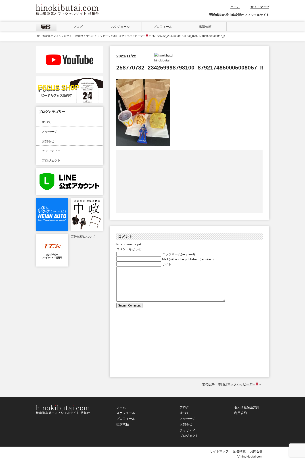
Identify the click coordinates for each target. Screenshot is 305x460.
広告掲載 (239, 451)
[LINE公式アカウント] (69, 170)
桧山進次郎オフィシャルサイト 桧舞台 (60, 36)
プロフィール (162, 26)
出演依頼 (205, 26)
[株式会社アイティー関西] (52, 236)
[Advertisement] (153, 182)
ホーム (235, 7)
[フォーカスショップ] (69, 79)
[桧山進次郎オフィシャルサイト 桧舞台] (67, 7)
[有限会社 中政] (87, 201)
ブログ (78, 26)
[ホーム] (46, 26)
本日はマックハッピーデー (129, 36)
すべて (46, 122)
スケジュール (120, 26)
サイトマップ (260, 7)
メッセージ (49, 131)
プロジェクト (51, 160)
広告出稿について (83, 236)
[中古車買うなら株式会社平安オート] (52, 201)
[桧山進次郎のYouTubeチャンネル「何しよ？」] (69, 48)
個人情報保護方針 (246, 407)
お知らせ (48, 141)
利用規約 (240, 413)
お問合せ (256, 451)
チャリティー (51, 151)
